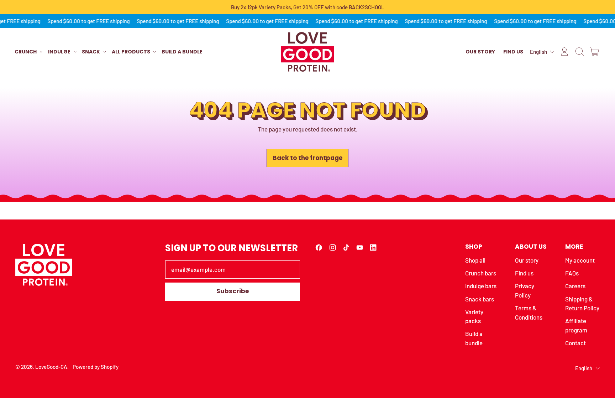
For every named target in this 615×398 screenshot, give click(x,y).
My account (580, 260)
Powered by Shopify (96, 366)
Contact (575, 342)
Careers (575, 285)
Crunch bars (480, 272)
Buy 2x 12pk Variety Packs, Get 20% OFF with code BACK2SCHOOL (307, 7)
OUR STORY (480, 51)
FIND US (513, 51)
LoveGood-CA (51, 366)
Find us (524, 272)
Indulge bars (480, 285)
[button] (579, 51)
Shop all (475, 260)
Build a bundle (182, 51)
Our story (526, 260)
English (538, 51)
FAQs (572, 272)
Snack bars (479, 299)
